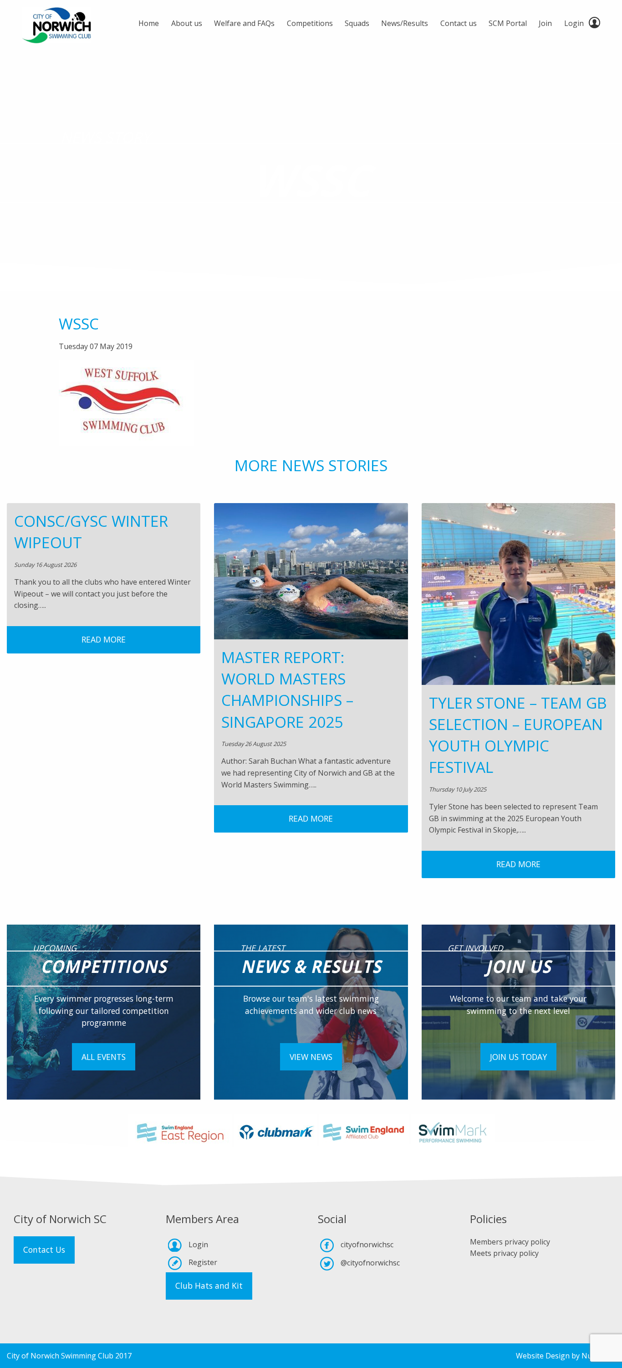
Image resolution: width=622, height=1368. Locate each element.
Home (148, 23)
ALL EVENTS (104, 1056)
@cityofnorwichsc (370, 1263)
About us (186, 23)
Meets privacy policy (504, 1253)
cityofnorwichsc (367, 1244)
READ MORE (104, 639)
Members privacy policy (510, 1242)
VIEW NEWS (311, 1056)
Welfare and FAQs (244, 23)
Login (574, 23)
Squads (357, 23)
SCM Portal (508, 23)
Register (203, 1262)
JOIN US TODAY (518, 1056)
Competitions (310, 23)
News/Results (404, 23)
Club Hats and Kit (209, 1285)
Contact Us (44, 1249)
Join (545, 23)
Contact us (458, 23)
